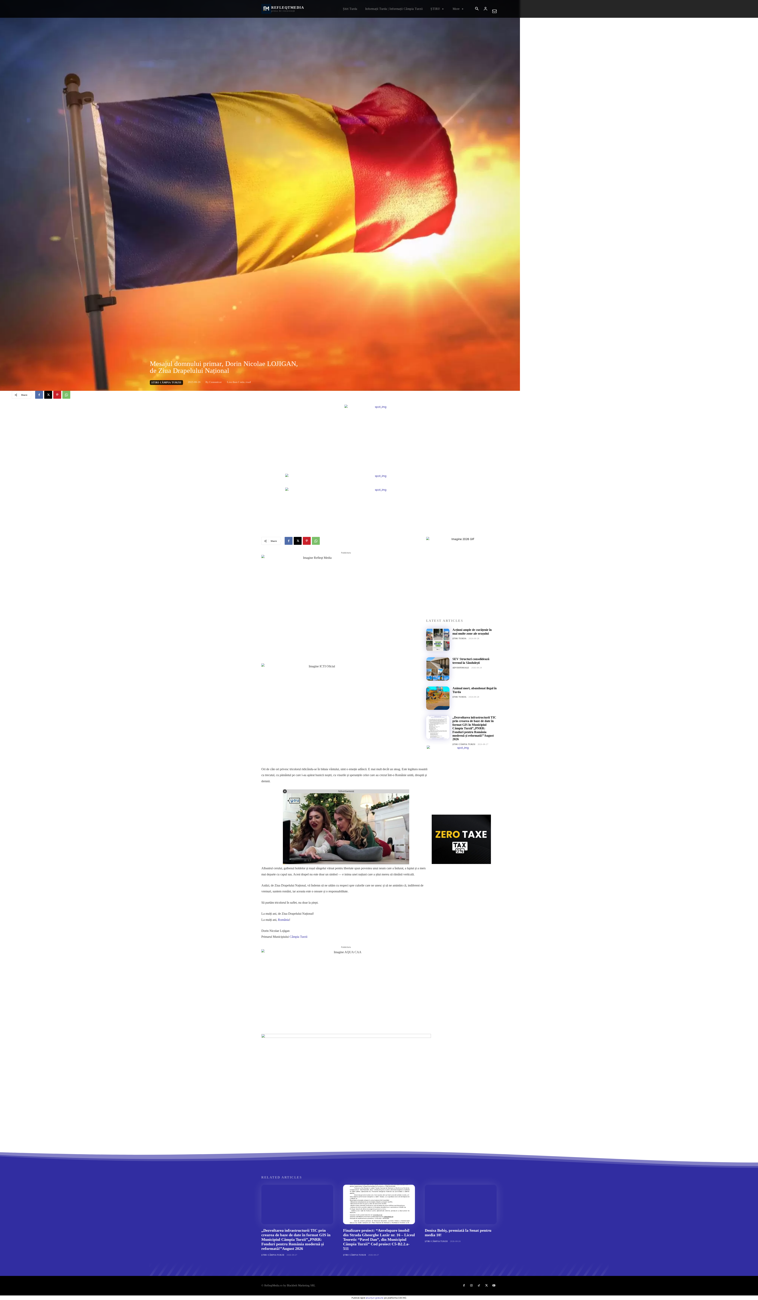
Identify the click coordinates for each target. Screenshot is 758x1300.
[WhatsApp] (66, 395)
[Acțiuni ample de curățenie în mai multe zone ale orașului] (437, 639)
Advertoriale (460, 668)
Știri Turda (459, 638)
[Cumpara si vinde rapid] (461, 839)
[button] (476, 9)
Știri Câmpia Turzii (166, 382)
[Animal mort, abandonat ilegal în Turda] (437, 698)
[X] (48, 395)
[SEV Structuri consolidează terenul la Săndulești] (437, 669)
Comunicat (215, 382)
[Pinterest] (57, 395)
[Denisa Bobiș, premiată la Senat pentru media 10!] (461, 1204)
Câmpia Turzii (298, 936)
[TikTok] (479, 1285)
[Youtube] (494, 1285)
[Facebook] (39, 395)
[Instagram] (471, 1285)
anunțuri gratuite (375, 1297)
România (283, 919)
